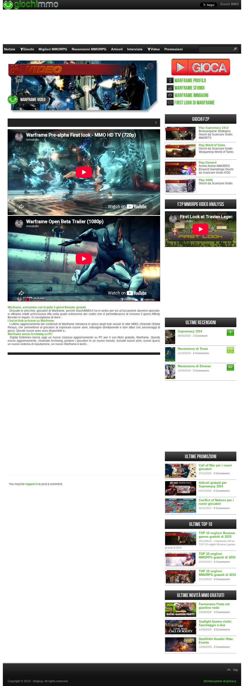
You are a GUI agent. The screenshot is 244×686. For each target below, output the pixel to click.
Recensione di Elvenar (194, 366)
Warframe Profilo (190, 80)
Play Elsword (207, 162)
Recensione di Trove (193, 349)
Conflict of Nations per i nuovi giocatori (216, 501)
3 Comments (201, 370)
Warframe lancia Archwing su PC (30, 334)
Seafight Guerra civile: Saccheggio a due (215, 623)
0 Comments (201, 353)
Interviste (134, 49)
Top (235, 670)
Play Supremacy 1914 (214, 127)
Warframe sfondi (189, 88)
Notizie (9, 49)
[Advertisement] (84, 411)
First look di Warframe (194, 103)
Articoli (117, 49)
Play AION (206, 180)
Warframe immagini (191, 95)
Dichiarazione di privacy (220, 681)
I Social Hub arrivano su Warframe (31, 320)
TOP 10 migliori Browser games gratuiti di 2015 (217, 534)
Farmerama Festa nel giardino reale (214, 605)
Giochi (28, 49)
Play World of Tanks (212, 145)
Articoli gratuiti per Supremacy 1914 (213, 484)
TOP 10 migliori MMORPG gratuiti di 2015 (217, 573)
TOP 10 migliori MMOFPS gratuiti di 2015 (217, 555)
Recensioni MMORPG (89, 49)
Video (155, 49)
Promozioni (173, 49)
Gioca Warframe (200, 67)
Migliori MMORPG (53, 49)
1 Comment (200, 335)
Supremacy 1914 (190, 331)
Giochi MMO (229, 4)
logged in (31, 484)
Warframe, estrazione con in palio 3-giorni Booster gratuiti (47, 307)
